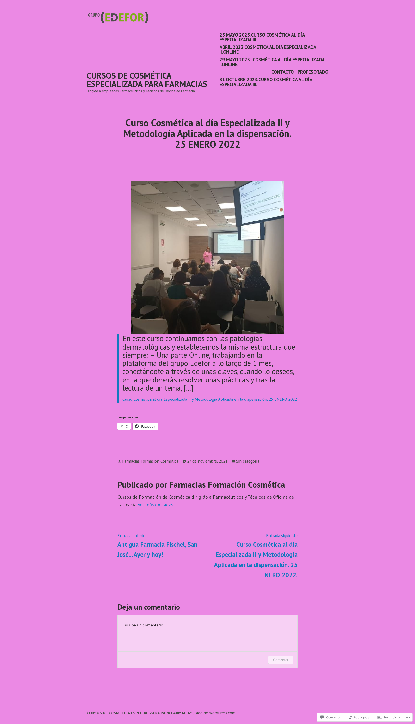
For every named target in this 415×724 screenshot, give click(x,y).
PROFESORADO (313, 72)
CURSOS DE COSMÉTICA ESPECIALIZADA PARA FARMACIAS (147, 79)
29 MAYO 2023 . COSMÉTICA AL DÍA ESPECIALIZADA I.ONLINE (272, 62)
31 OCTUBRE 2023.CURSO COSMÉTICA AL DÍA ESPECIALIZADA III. (266, 82)
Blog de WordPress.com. (215, 713)
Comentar (280, 660)
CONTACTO (282, 72)
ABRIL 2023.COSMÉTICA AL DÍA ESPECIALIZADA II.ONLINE (268, 49)
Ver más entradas (155, 505)
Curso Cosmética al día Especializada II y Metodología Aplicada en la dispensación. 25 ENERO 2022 (209, 399)
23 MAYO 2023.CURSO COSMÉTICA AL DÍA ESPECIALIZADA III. (262, 37)
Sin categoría (247, 461)
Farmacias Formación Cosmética (150, 461)
